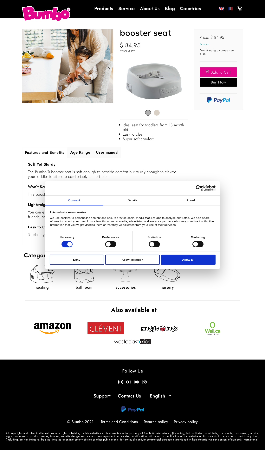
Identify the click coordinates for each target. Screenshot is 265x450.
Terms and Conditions (119, 422)
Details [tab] (132, 200)
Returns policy (156, 422)
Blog (170, 8)
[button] (109, 69)
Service (126, 8)
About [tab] (190, 200)
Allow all (188, 259)
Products (103, 8)
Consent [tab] (74, 200)
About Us (150, 8)
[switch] (110, 244)
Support (102, 396)
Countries (190, 8)
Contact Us (129, 396)
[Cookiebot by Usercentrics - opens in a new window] (199, 188)
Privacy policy (186, 422)
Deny (76, 259)
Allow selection (132, 259)
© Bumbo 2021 (80, 422)
